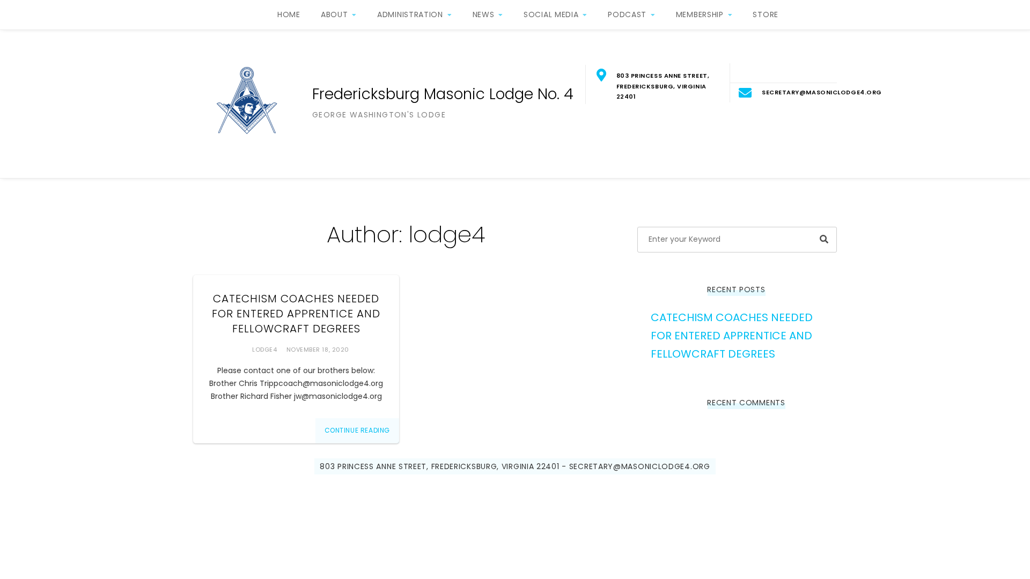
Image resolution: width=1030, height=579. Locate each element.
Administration (410, 14)
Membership (700, 14)
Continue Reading (358, 430)
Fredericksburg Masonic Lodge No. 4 (442, 94)
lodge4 (264, 349)
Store (765, 14)
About (334, 14)
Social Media (551, 14)
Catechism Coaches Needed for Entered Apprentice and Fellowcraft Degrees (296, 313)
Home (288, 14)
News (484, 14)
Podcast (627, 14)
